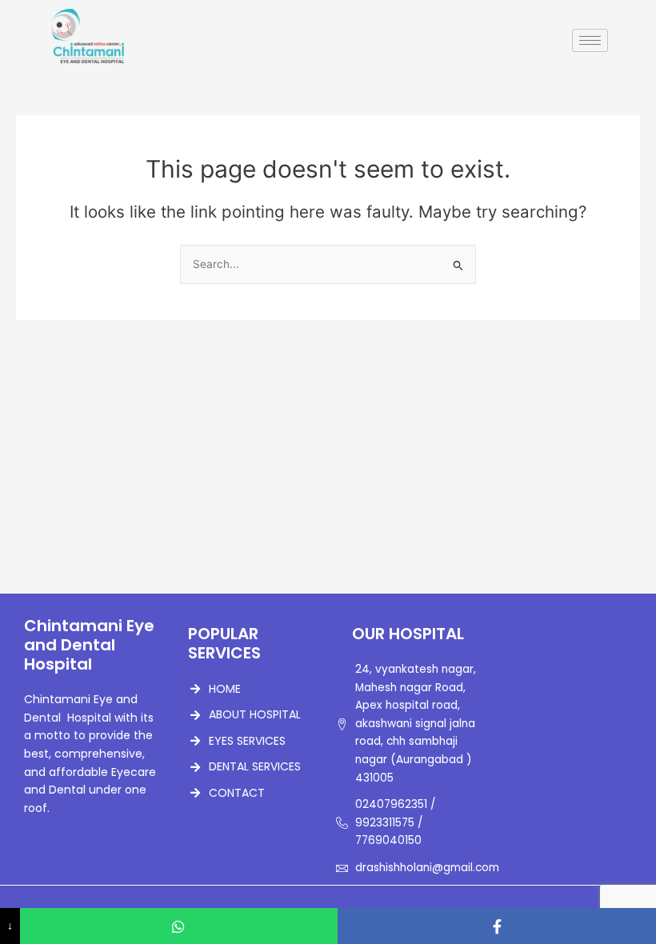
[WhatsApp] (179, 926)
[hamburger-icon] (590, 40)
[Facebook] (497, 926)
